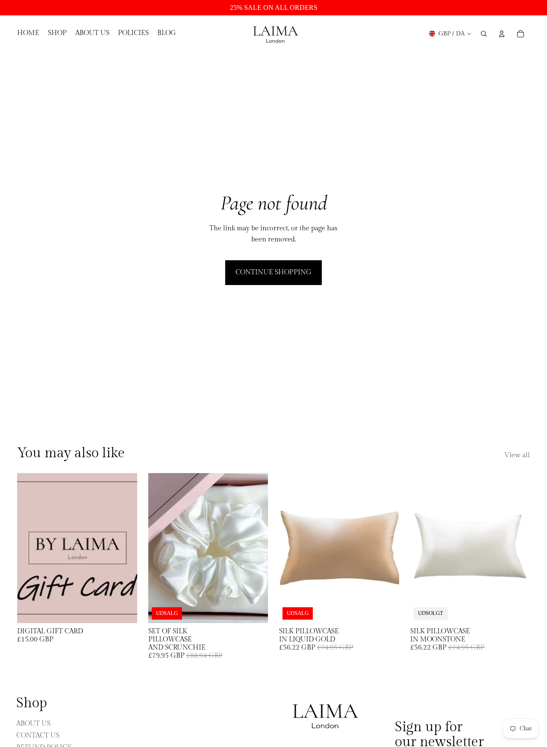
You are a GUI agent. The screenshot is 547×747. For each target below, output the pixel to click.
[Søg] (483, 33)
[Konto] (501, 33)
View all (517, 455)
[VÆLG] (124, 610)
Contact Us (37, 735)
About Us (33, 723)
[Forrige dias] (292, 547)
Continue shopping (273, 272)
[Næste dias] (386, 547)
